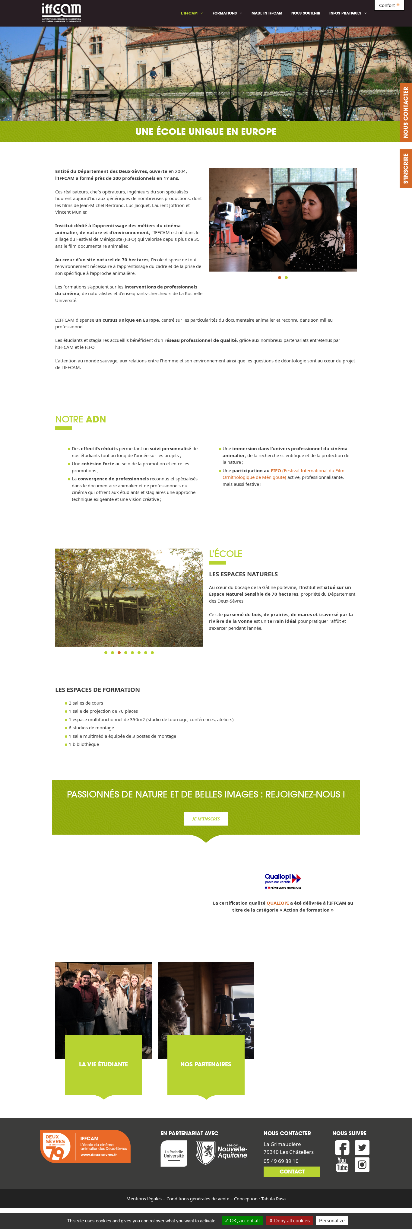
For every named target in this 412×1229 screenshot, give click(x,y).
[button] (279, 277)
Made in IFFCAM (267, 13)
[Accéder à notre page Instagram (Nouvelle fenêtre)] (362, 1165)
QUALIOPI (278, 903)
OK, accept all (244, 1220)
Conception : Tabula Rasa (260, 1199)
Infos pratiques (345, 13)
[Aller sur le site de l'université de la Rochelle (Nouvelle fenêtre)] (175, 1154)
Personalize (332, 1220)
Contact (292, 1171)
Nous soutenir (305, 13)
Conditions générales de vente (197, 1199)
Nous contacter (405, 112)
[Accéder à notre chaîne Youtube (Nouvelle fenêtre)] (342, 1165)
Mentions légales (144, 1199)
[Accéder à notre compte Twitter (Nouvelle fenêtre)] (362, 1148)
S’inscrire (405, 168)
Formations (225, 13)
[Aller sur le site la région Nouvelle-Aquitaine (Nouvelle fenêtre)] (224, 1154)
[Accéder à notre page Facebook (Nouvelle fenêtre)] (342, 1148)
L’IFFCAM (189, 13)
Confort (389, 5)
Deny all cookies (291, 1220)
